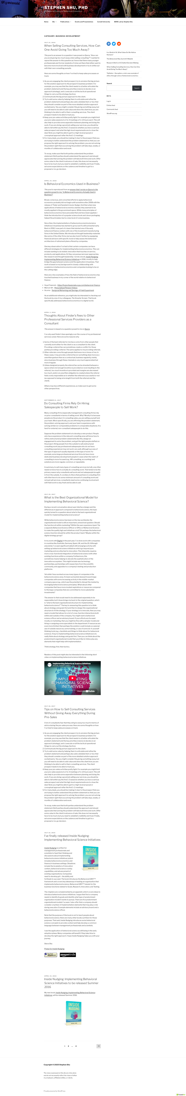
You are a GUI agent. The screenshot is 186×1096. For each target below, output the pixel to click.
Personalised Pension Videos (65, 288)
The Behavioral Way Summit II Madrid (120, 59)
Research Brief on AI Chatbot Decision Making (122, 63)
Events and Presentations (84, 22)
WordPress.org (112, 113)
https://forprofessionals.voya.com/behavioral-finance (78, 285)
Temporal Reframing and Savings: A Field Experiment (73, 290)
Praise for (54, 949)
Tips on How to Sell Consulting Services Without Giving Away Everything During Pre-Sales (69, 713)
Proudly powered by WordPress (54, 1091)
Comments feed (112, 109)
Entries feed (111, 105)
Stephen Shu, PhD (66, 7)
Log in (109, 101)
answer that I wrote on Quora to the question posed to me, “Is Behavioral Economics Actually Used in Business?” (71, 192)
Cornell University (103, 22)
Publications (64, 22)
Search (109, 83)
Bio (53, 22)
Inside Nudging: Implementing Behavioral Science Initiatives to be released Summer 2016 (71, 983)
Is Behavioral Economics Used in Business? (72, 184)
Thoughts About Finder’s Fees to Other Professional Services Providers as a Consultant (69, 319)
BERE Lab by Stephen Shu (123, 22)
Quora (87, 329)
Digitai (59, 541)
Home (46, 22)
